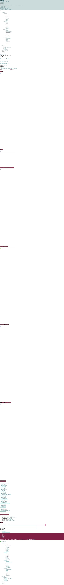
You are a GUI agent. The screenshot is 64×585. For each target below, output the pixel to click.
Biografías (7, 16)
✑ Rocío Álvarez (3, 504)
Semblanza (7, 42)
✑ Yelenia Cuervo (3, 511)
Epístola (7, 556)
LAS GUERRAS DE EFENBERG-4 (6, 9)
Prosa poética (8, 35)
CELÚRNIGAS (9, 518)
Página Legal (6, 49)
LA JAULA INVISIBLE (11, 516)
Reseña (7, 40)
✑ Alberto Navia (3, 484)
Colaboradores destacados (7, 47)
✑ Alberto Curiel (3, 483)
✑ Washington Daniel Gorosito (5, 510)
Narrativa (7, 30)
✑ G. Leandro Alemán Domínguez (5, 494)
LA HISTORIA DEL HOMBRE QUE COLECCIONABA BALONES (11, 5)
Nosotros (3, 45)
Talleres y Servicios (5, 50)
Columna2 (5, 21)
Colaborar (3, 582)
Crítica (7, 19)
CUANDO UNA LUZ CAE (4, 7)
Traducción (7, 44)
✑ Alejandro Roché (3, 485)
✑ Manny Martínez (3, 498)
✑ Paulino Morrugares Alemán (5, 503)
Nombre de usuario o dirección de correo (6, 524)
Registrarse (4, 531)
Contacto (3, 583)
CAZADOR (2, 2)
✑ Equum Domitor (3, 492)
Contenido (7, 18)
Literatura (7, 27)
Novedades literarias (9, 31)
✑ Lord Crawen (3, 497)
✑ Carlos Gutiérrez (3, 489)
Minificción (7, 28)
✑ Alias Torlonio (3, 486)
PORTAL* (2, 3)
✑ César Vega (2, 490)
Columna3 (5, 29)
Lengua (7, 26)
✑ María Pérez (2, 500)
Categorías (3, 12)
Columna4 (5, 37)
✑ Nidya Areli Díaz (3, 502)
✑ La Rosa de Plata (3, 496)
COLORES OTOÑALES (11, 520)
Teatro (7, 573)
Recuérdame (3, 528)
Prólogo (7, 565)
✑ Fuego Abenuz (3, 493)
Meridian (33, 539)
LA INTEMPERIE (10, 519)
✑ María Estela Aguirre (4, 499)
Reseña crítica (8, 41)
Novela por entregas (8, 32)
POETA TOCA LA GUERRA (12, 517)
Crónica (7, 20)
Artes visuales (8, 546)
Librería (3, 51)
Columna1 (5, 13)
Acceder (1, 529)
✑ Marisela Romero (3, 501)
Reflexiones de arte (8, 38)
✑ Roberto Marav (3, 505)
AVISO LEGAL (23, 539)
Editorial (7, 23)
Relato (7, 39)
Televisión (7, 574)
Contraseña (2, 526)
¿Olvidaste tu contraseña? (6, 532)
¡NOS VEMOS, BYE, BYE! (4, 8)
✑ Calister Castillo (3, 488)
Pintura (7, 563)
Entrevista (7, 555)
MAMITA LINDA (4, 63)
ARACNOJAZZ (2, 6)
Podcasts (5, 48)
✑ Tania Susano (3, 506)
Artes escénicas (8, 545)
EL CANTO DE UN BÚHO (4, 1)
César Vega (5, 65)
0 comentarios (2, 67)
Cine (6, 17)
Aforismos (7, 14)
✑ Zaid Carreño (3, 512)
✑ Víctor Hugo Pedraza (4, 508)
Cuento (7, 22)
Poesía (7, 564)
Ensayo (7, 554)
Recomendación (8, 36)
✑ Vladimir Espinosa (3, 509)
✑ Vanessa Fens (3, 507)
